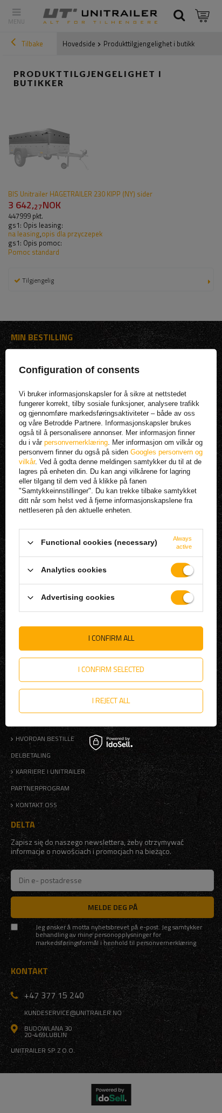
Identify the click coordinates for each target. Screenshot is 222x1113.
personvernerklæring (76, 442)
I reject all (111, 700)
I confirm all (111, 637)
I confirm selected (111, 669)
